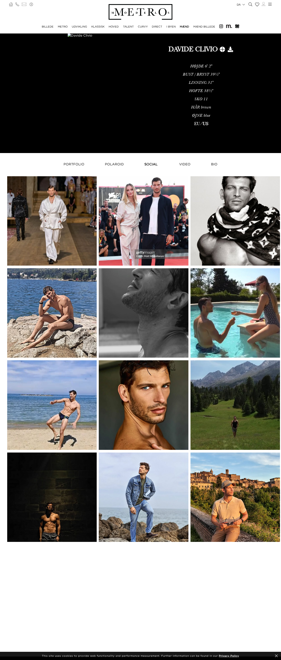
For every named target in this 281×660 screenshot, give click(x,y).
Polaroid (114, 164)
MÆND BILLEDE (204, 26)
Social (151, 164)
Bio (214, 164)
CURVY (143, 26)
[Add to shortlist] (222, 50)
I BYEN (171, 26)
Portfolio (74, 164)
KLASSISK (98, 26)
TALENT (128, 26)
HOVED (114, 26)
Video (184, 164)
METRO (63, 26)
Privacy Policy (229, 655)
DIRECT (157, 26)
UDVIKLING (79, 26)
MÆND (184, 26)
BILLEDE (47, 26)
